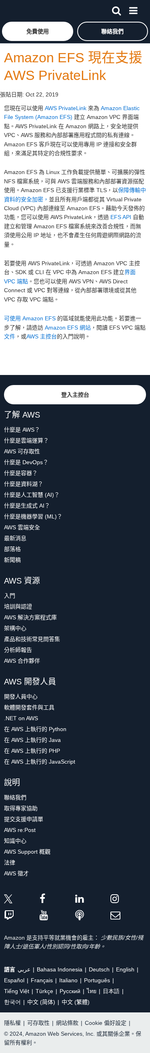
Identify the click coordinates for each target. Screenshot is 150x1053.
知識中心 (15, 841)
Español (14, 980)
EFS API (120, 217)
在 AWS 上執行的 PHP (32, 751)
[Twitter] (22, 900)
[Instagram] (128, 900)
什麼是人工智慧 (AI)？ (32, 495)
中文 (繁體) (76, 1002)
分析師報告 (18, 650)
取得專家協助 (21, 808)
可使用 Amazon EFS (30, 318)
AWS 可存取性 (22, 451)
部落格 (12, 549)
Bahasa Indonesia (59, 969)
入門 (9, 595)
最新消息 (15, 538)
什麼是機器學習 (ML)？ (33, 516)
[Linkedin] (93, 900)
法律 (9, 862)
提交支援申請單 (23, 819)
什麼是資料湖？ (23, 484)
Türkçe (44, 991)
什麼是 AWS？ (22, 429)
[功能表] (133, 9)
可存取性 (38, 1023)
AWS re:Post (20, 830)
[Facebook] (57, 900)
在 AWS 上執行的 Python (35, 729)
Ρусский (70, 991)
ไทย (91, 991)
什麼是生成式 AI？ (27, 505)
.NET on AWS (21, 718)
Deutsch (99, 969)
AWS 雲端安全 (22, 527)
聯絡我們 (15, 797)
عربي (24, 969)
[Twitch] (22, 915)
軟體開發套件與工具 (29, 707)
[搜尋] (116, 9)
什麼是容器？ (21, 473)
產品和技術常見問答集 (32, 639)
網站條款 (67, 1023)
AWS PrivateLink (65, 108)
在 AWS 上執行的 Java (32, 740)
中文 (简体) (41, 1002)
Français (42, 980)
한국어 (12, 1002)
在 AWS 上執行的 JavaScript (39, 761)
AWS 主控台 (41, 336)
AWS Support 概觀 (27, 851)
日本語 (111, 991)
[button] (37, 31)
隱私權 (12, 1023)
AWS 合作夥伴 (22, 661)
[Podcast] (93, 915)
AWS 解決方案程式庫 (30, 617)
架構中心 (15, 628)
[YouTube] (57, 915)
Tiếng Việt (16, 991)
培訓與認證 (18, 606)
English (125, 969)
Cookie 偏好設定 (105, 1023)
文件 (9, 336)
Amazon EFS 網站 (68, 327)
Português (97, 980)
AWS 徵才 (16, 873)
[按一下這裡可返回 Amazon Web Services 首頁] (20, 10)
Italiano (68, 980)
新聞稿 (12, 560)
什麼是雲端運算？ (26, 440)
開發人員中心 (21, 696)
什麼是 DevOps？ (26, 462)
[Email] (128, 915)
